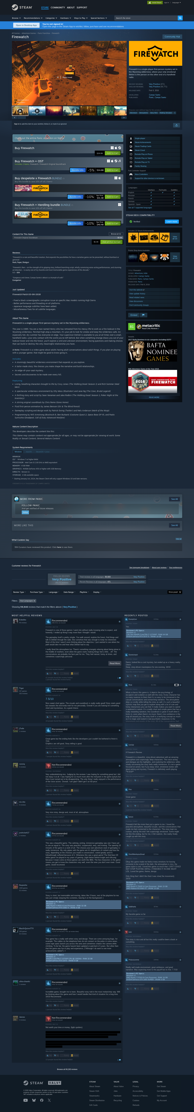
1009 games (23, 888)
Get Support (162, 1096)
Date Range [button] (69, 592)
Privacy (136, 1086)
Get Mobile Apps (164, 1091)
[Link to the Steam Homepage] (22, 10)
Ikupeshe (23, 885)
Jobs (116, 1091)
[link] (95, 170)
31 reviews (23, 890)
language (175, 3)
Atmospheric (143, 113)
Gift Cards (93, 1105)
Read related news (136, 297)
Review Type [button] (18, 592)
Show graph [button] (173, 592)
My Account (162, 1100)
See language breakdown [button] (139, 568)
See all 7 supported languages (140, 208)
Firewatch (34, 164)
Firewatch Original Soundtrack (53, 164)
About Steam (94, 1086)
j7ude (21, 728)
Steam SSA (94, 1091)
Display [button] (96, 592)
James (22, 1017)
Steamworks (94, 1096)
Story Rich (154, 113)
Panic (151, 97)
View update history (137, 294)
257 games (23, 691)
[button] (16, 18)
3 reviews (22, 1020)
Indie (145, 273)
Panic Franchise (44, 33)
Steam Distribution (97, 1100)
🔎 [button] (129, 363)
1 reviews (22, 731)
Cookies (136, 1100)
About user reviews (159, 568)
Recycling (118, 1100)
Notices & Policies (140, 1096)
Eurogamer (16, 280)
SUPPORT (82, 7)
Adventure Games (29, 33)
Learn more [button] (172, 221)
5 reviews (22, 767)
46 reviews (23, 623)
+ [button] (174, 113)
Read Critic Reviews (150, 328)
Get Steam (161, 1086)
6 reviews (22, 805)
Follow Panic (31, 505)
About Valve (119, 1086)
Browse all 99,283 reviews (67, 1069)
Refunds (136, 1105)
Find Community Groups (139, 305)
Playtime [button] (83, 592)
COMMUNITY (58, 7)
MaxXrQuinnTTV (26, 928)
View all (178, 539)
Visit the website (136, 290)
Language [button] (53, 592)
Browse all (116, 234)
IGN (18, 272)
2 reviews (22, 835)
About (71, 7)
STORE (45, 7)
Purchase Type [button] (36, 592)
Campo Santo (154, 95)
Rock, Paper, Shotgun (20, 262)
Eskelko (22, 620)
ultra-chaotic (24, 981)
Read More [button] (115, 663)
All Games (16, 33)
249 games (23, 931)
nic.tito (22, 802)
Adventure (133, 113)
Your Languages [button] (26, 601)
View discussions (136, 301)
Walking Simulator (166, 113)
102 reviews (23, 693)
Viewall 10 (175, 237)
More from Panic (31, 499)
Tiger (21, 688)
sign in (166, 3)
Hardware (117, 1096)
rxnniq (22, 764)
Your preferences (175, 568)
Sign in (16, 124)
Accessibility (138, 1091)
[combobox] (146, 18)
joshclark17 (24, 833)
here (59, 547)
